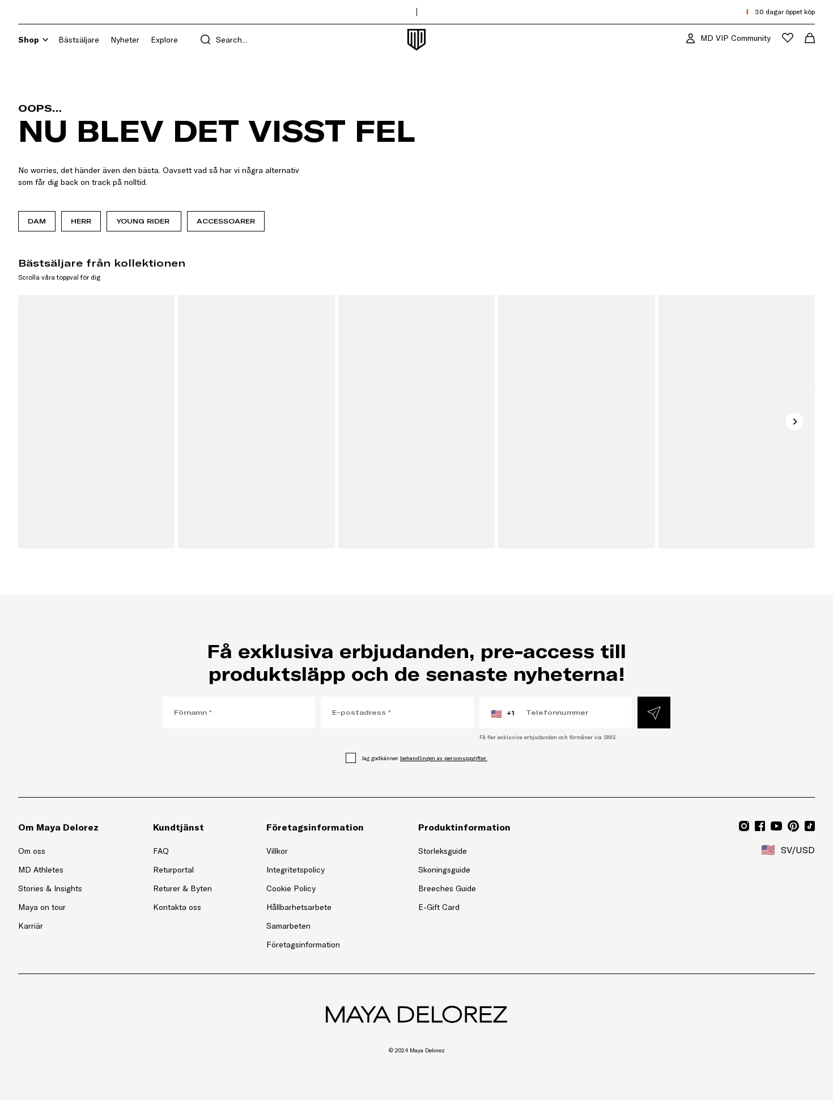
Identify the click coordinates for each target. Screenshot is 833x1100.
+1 (503, 713)
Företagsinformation (303, 944)
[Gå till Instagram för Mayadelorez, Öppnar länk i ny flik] (744, 826)
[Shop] (45, 40)
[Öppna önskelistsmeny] (787, 37)
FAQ (161, 851)
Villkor (277, 851)
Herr (81, 221)
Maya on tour (42, 907)
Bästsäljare (78, 40)
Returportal (182, 869)
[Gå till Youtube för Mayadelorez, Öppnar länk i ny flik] (776, 826)
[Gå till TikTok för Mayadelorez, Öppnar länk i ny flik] (810, 826)
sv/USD (788, 850)
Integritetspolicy (295, 870)
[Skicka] (654, 712)
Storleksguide (442, 851)
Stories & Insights (50, 888)
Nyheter (124, 40)
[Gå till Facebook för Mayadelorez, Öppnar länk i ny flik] (760, 826)
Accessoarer (226, 221)
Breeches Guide (447, 888)
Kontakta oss (177, 907)
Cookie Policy (291, 888)
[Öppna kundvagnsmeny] (809, 38)
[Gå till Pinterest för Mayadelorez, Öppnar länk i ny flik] (793, 826)
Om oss (31, 851)
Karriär (30, 926)
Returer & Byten (182, 888)
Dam (37, 221)
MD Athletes (40, 870)
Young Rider (144, 221)
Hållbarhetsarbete (299, 907)
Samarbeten (288, 926)
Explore (164, 40)
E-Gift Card (439, 907)
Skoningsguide (444, 870)
